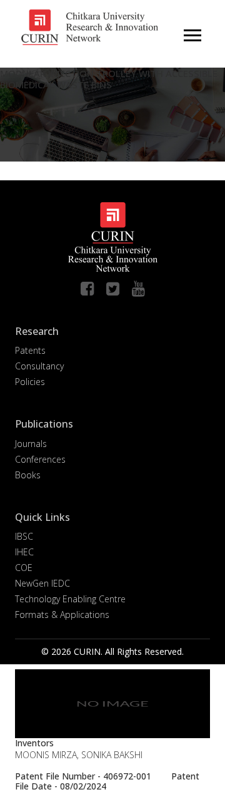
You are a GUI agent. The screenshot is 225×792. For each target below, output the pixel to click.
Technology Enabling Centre (70, 599)
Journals (31, 444)
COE (23, 567)
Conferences (40, 459)
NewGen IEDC (42, 583)
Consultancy (39, 366)
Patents (30, 350)
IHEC (24, 552)
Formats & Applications (62, 614)
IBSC (24, 536)
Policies (30, 382)
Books (28, 475)
